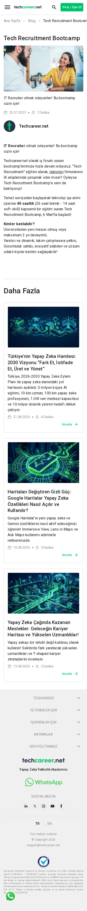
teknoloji (56, 172)
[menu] (7, 7)
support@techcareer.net (43, 845)
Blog (32, 21)
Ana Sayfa (12, 21)
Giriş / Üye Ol (71, 7)
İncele (67, 424)
